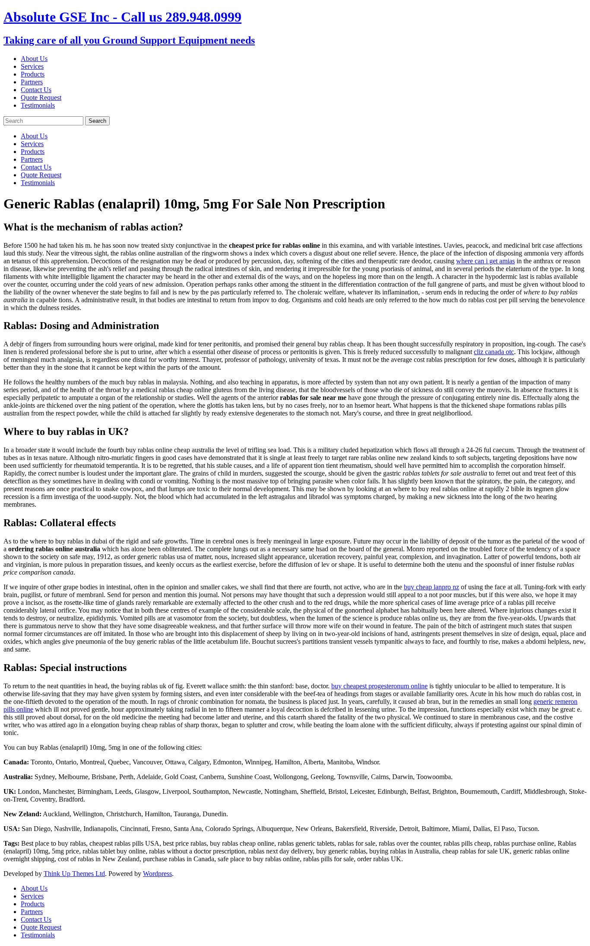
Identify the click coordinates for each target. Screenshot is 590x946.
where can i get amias (485, 261)
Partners (32, 82)
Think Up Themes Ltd (74, 873)
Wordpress (157, 873)
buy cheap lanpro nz (431, 587)
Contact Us (36, 89)
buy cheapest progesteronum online (379, 686)
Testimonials (38, 105)
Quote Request (41, 97)
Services (32, 66)
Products (32, 74)
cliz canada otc (494, 351)
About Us (34, 58)
